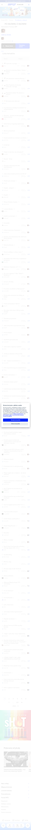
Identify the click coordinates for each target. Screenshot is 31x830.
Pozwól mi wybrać (7, 416)
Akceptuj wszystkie (15, 420)
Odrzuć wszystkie (15, 423)
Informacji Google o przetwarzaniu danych (13, 415)
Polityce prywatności (18, 413)
